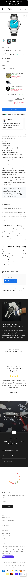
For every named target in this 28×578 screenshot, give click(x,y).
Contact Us (4, 538)
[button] (14, 55)
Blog (3, 515)
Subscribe (7, 506)
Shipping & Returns (6, 525)
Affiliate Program (6, 517)
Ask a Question (11, 280)
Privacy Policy (5, 528)
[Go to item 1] (4, 41)
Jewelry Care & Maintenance (8, 520)
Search (3, 523)
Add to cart (14, 109)
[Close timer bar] (27, 0)
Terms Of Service (6, 533)
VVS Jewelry (6, 47)
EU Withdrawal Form (7, 536)
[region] (14, 349)
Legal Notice (5, 530)
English (22, 562)
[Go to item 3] (14, 40)
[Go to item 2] (9, 42)
